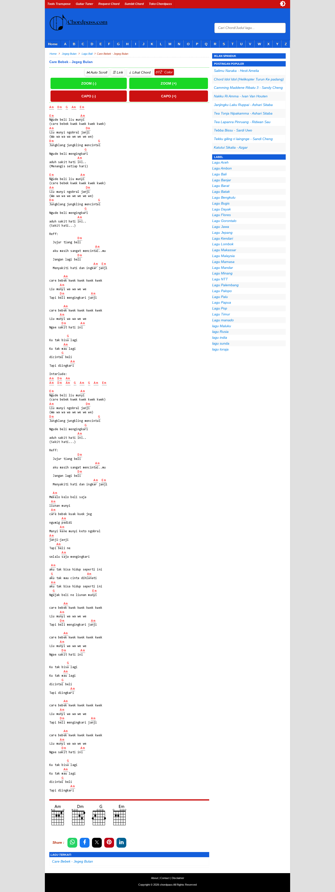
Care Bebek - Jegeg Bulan (72, 861)
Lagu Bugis (221, 203)
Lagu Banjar (221, 180)
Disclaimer (178, 878)
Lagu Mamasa (223, 262)
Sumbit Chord (134, 4)
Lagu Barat (220, 186)
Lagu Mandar (222, 268)
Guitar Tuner (84, 4)
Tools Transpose (59, 4)
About (154, 878)
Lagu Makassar (224, 250)
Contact (164, 878)
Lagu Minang (222, 273)
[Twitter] (97, 843)
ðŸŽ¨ (159, 72)
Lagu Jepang (222, 232)
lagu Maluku (221, 326)
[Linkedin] (121, 843)
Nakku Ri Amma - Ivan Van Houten (241, 96)
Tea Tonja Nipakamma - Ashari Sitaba (243, 113)
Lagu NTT (220, 279)
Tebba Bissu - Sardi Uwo (233, 130)
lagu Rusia (220, 332)
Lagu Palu (220, 297)
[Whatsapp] (72, 843)
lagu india (219, 337)
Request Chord (108, 4)
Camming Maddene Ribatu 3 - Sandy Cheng (248, 88)
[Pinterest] (109, 843)
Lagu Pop (219, 308)
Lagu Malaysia (223, 256)
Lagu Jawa (220, 227)
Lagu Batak (221, 192)
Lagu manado (223, 320)
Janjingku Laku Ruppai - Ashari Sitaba (243, 105)
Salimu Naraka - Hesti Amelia (236, 71)
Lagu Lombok (222, 244)
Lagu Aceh (220, 162)
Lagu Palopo (222, 291)
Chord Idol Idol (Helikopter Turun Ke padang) (249, 79)
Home (53, 44)
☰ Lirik (118, 72)
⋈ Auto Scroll (96, 72)
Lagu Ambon (222, 168)
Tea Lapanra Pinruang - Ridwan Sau (242, 122)
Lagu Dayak (221, 209)
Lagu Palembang (225, 285)
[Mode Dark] (282, 3)
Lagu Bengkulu (223, 197)
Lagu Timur (221, 314)
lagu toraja (220, 349)
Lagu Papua (221, 302)
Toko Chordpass (160, 4)
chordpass (166, 884)
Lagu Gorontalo (224, 221)
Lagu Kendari (222, 238)
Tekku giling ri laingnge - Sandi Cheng (243, 139)
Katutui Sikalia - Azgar (231, 147)
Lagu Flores (221, 215)
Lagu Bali (219, 174)
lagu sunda (220, 343)
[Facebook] (85, 843)
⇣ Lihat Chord (140, 72)
